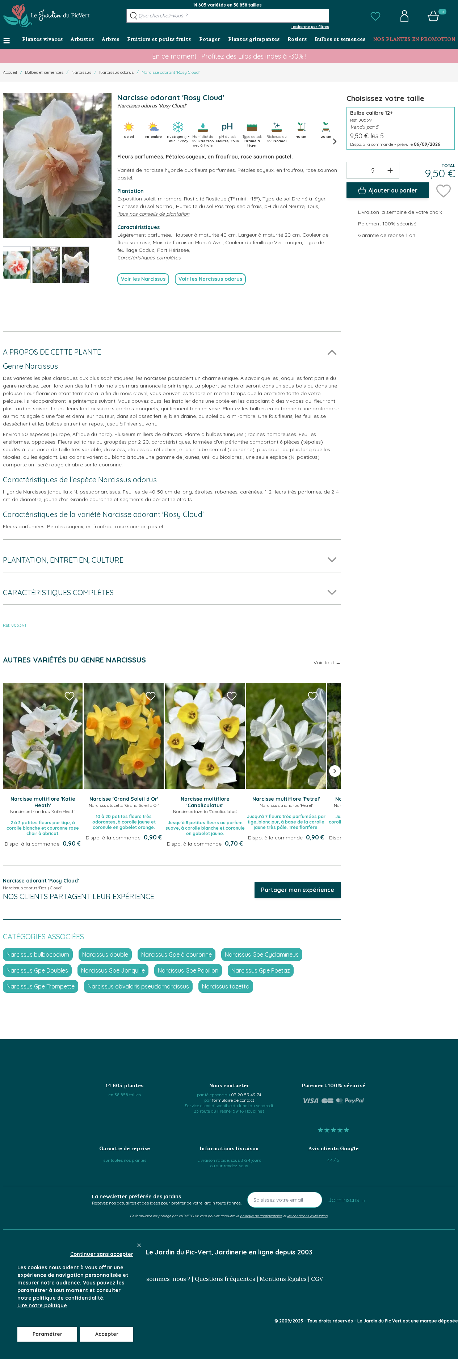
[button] (375, 16)
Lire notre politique (42, 1305)
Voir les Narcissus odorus (210, 279)
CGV (317, 1278)
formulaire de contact (233, 1100)
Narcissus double (105, 954)
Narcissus (81, 72)
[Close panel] (139, 1245)
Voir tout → (327, 662)
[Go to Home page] (46, 15)
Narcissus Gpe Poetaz (260, 970)
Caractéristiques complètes (149, 257)
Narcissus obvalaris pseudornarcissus (138, 986)
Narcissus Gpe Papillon (188, 970)
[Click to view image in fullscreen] (57, 165)
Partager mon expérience (297, 889)
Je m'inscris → (347, 1199)
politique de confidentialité (261, 1216)
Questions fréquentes (225, 1278)
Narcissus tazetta (225, 986)
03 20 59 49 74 (246, 1094)
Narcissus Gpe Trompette (41, 986)
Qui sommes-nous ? (162, 1278)
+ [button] (390, 170)
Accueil (10, 72)
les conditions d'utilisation (307, 1216)
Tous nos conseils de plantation (153, 214)
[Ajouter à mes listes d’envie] (443, 190)
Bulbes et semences (44, 72)
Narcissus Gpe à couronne (176, 954)
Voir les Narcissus (143, 279)
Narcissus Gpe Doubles (37, 970)
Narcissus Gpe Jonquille (113, 970)
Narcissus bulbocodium (38, 954)
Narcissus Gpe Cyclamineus (262, 954)
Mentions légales (283, 1278)
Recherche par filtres (310, 26)
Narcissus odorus (116, 72)
